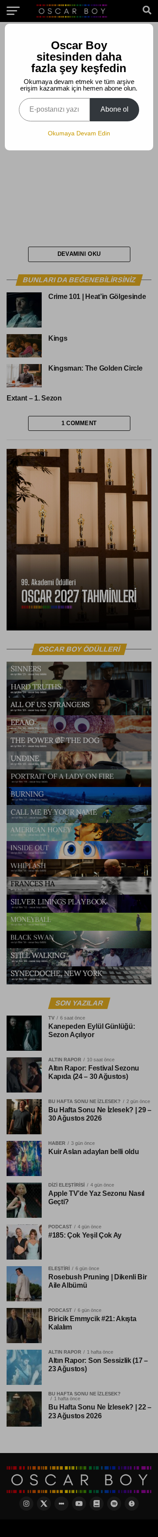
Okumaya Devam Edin (79, 133)
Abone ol (115, 109)
